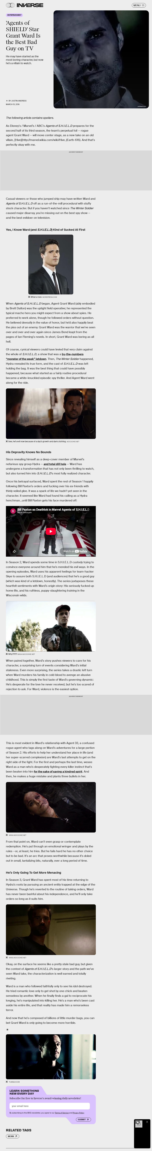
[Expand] (137, 1122)
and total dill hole (55, 464)
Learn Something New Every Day (24, 1092)
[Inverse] (30, 5)
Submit (82, 1119)
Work (11, 1136)
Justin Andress (19, 101)
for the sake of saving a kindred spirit (58, 771)
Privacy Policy (78, 1113)
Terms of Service (62, 1113)
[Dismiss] (147, 1122)
